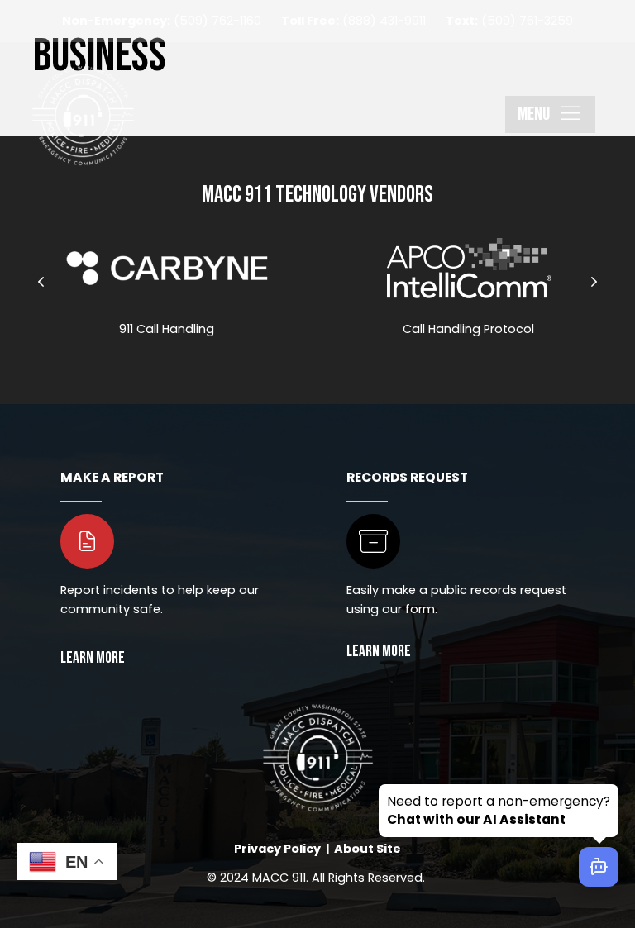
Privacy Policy (277, 848)
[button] (550, 115)
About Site (367, 848)
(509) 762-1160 (161, 20)
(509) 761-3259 (509, 20)
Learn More (378, 651)
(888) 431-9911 (353, 20)
